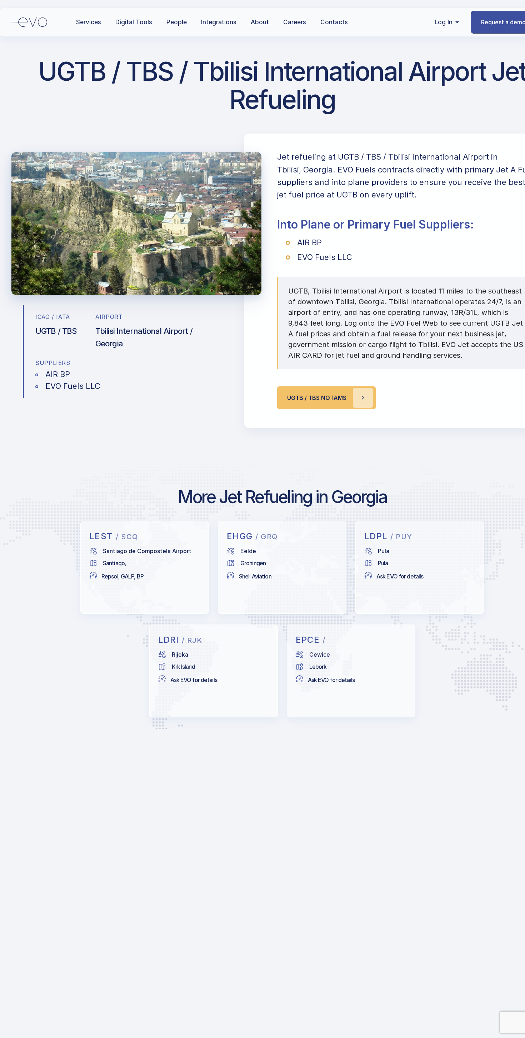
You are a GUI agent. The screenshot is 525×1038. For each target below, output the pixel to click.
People (176, 22)
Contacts (334, 22)
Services (88, 22)
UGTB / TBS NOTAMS (316, 397)
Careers (294, 22)
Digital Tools (133, 22)
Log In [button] (443, 22)
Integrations (218, 22)
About (260, 22)
